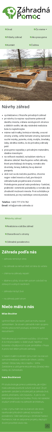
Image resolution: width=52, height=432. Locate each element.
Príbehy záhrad (14, 37)
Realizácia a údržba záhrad (20, 226)
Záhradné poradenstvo (18, 242)
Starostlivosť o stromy (18, 234)
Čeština (35, 45)
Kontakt (11, 45)
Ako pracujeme (39, 37)
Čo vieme (40, 29)
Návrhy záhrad (14, 218)
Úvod (9, 29)
